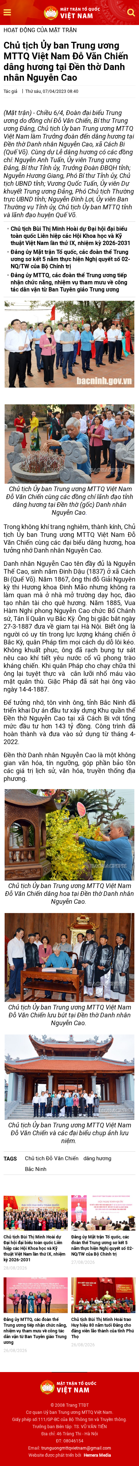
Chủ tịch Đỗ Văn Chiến (51, 1158)
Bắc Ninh (35, 1169)
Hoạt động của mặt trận (40, 30)
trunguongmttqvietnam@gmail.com (76, 1448)
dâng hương (97, 1158)
